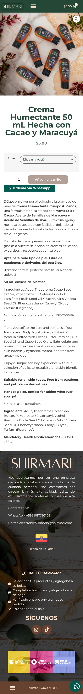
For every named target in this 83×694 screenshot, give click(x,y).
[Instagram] (36, 629)
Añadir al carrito (48, 179)
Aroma (12, 158)
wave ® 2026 (49, 688)
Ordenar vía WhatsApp (31, 188)
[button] (33, 6)
